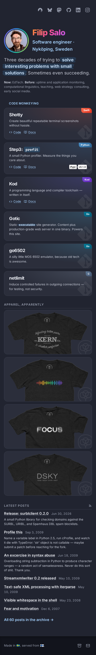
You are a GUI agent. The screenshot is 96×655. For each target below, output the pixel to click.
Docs (32, 132)
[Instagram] (87, 10)
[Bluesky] (49, 10)
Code (17, 132)
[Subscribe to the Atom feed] (90, 505)
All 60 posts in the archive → (29, 619)
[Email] (88, 646)
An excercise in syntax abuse (29, 555)
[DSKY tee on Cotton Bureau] (48, 473)
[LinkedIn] (78, 10)
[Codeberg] (40, 10)
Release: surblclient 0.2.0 (26, 513)
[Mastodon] (59, 10)
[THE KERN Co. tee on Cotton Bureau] (48, 332)
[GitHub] (68, 10)
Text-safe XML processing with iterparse (39, 587)
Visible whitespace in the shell (30, 600)
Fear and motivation (21, 608)
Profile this (13, 532)
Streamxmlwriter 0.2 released (30, 578)
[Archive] (79, 646)
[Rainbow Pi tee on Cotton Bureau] (48, 379)
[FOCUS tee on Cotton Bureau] (48, 426)
